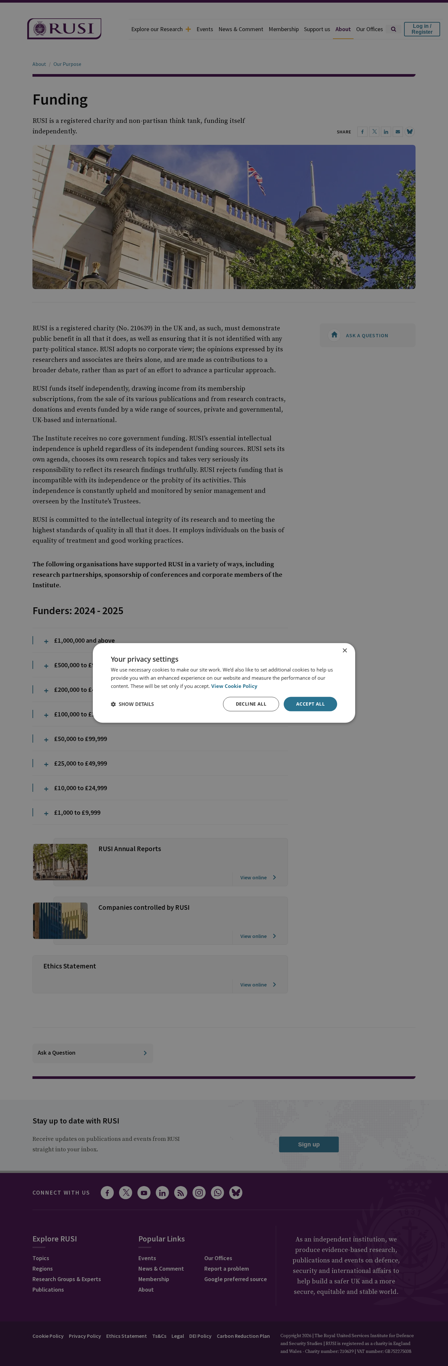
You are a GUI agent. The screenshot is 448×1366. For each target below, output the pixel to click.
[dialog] (224, 683)
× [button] (344, 650)
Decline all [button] (251, 704)
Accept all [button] (310, 704)
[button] (132, 704)
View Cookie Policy (234, 686)
